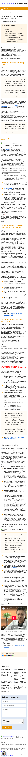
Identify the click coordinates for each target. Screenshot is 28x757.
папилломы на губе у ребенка (9, 106)
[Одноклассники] (5, 655)
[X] (9, 655)
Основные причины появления (13, 33)
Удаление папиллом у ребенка (15, 39)
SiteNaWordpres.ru (8, 755)
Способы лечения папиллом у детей (14, 35)
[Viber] (11, 655)
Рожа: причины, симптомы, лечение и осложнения (20, 687)
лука (22, 557)
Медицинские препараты (13, 37)
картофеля (15, 558)
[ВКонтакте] (3, 655)
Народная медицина (12, 41)
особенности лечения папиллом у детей (13, 314)
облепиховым (14, 567)
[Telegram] (7, 655)
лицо (22, 103)
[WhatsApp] (13, 655)
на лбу (16, 105)
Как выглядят (8, 31)
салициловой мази (15, 407)
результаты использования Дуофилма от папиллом (14, 438)
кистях (7, 149)
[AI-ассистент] (4, 753)
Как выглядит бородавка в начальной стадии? (6, 675)
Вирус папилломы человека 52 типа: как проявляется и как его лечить (20, 677)
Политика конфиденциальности (8, 751)
